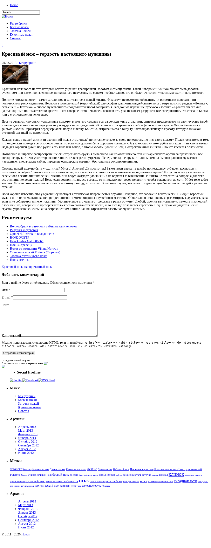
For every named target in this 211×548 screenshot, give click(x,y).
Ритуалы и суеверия (24, 230)
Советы (15, 38)
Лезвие (92, 469)
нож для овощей (131, 481)
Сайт (5, 305)
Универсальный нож (40, 474)
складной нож (185, 481)
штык (107, 486)
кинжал (163, 474)
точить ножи (27, 486)
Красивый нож (12, 266)
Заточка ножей (20, 31)
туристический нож (47, 485)
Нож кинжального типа (166, 469)
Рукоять (15, 474)
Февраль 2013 (28, 434)
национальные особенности (62, 481)
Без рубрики (18, 23)
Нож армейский (21, 259)
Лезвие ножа (105, 469)
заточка (146, 474)
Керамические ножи (76, 469)
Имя (5, 290)
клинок (176, 474)
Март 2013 (25, 430)
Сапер (24, 475)
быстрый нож (85, 475)
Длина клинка (57, 469)
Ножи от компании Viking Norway (34, 248)
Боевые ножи (19, 27)
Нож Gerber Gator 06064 (26, 241)
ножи (143, 481)
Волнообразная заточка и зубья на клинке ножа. (43, 226)
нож (84, 480)
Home (14, 5)
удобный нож (68, 485)
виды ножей (107, 474)
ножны (152, 481)
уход (78, 486)
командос (189, 475)
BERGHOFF (16, 469)
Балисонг (27, 469)
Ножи (25, 534)
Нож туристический (190, 469)
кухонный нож (35, 481)
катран (155, 475)
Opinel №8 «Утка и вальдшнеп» (32, 233)
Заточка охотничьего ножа (28, 256)
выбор (119, 475)
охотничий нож (165, 481)
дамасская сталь (132, 474)
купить (198, 475)
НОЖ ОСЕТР (19, 237)
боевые (74, 474)
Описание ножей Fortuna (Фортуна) (35, 252)
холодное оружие (93, 485)
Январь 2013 (27, 438)
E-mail (6, 297)
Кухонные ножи (21, 34)
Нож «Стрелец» (21, 245)
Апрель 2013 (27, 427)
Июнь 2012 (26, 452)
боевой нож (60, 475)
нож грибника (114, 481)
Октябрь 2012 (27, 441)
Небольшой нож (121, 469)
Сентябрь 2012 (28, 445)
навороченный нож (38, 266)
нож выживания (98, 481)
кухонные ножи (18, 481)
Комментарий (11, 335)
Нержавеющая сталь (142, 469)
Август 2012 (27, 449)
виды (95, 475)
